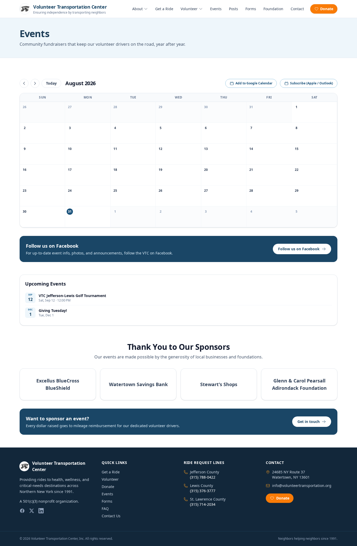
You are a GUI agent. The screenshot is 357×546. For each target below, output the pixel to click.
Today (51, 83)
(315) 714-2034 (202, 504)
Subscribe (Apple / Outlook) (311, 83)
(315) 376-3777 (202, 490)
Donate (326, 8)
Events (216, 8)
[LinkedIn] (41, 510)
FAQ (105, 508)
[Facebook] (22, 510)
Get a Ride (164, 8)
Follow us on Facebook (299, 248)
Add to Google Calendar (253, 83)
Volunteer (189, 8)
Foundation (273, 8)
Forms (250, 8)
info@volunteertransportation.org (301, 485)
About (137, 8)
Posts (233, 8)
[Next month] (35, 83)
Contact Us (111, 515)
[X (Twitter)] (31, 510)
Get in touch (308, 421)
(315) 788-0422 (202, 477)
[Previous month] (24, 83)
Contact (297, 8)
